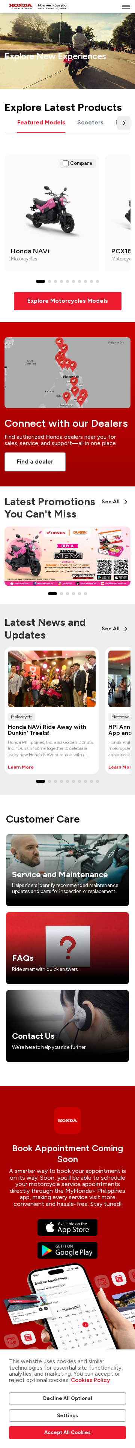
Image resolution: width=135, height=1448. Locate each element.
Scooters (90, 123)
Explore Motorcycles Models (67, 301)
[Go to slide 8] (85, 281)
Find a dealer (35, 461)
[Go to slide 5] (67, 281)
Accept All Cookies (67, 1432)
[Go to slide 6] (73, 281)
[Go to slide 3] (55, 281)
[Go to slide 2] (49, 281)
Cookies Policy (90, 1380)
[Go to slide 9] (91, 281)
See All (111, 501)
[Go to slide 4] (61, 281)
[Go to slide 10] (97, 281)
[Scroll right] (123, 123)
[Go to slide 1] (40, 281)
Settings (67, 1415)
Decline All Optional (67, 1398)
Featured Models (41, 123)
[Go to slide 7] (79, 281)
